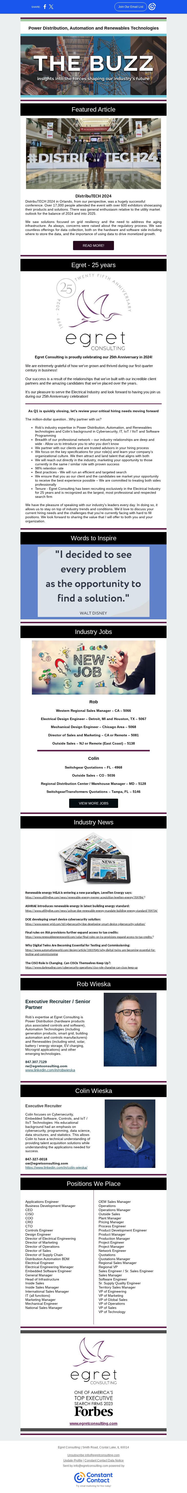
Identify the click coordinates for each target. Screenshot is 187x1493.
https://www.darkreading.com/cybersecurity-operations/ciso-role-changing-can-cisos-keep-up (81, 967)
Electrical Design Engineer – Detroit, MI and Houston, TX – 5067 (93, 719)
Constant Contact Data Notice (104, 1460)
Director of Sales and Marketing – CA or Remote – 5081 (93, 735)
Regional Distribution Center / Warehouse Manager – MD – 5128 (93, 784)
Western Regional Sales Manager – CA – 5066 (93, 711)
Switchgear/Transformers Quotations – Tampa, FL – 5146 (93, 792)
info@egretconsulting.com (91, 1466)
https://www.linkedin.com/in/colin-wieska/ (56, 1167)
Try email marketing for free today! (93, 1486)
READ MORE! (93, 245)
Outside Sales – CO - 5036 (93, 775)
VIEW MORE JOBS (93, 803)
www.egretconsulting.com (93, 1423)
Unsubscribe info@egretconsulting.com (93, 1455)
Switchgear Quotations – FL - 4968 (93, 767)
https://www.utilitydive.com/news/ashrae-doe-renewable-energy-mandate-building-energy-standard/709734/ (91, 911)
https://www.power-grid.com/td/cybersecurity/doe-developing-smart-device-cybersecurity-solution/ (85, 924)
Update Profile (72, 1460)
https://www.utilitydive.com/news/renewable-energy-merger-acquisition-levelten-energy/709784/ (84, 897)
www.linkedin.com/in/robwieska (50, 1070)
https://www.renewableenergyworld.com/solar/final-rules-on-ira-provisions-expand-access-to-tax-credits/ (89, 937)
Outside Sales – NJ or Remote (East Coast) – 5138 (93, 743)
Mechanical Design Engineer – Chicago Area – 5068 (93, 727)
